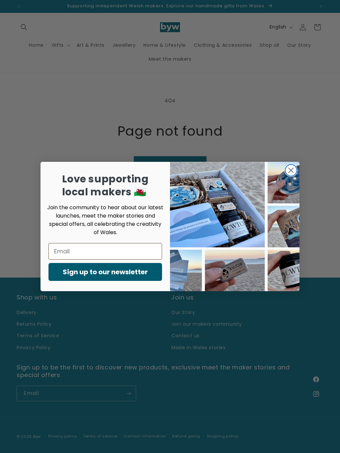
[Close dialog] (291, 170)
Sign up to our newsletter (105, 272)
